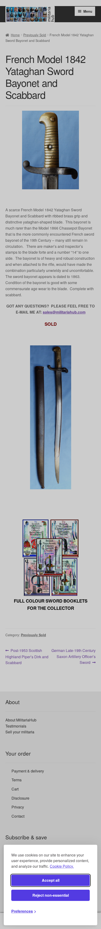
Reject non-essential (50, 895)
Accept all (50, 880)
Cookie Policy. (62, 866)
